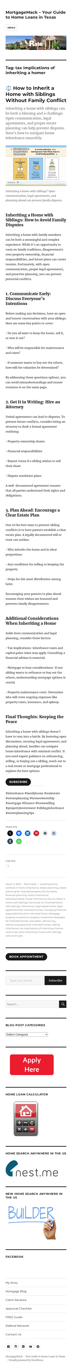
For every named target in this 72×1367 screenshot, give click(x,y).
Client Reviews (16, 1300)
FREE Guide (14, 1317)
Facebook (15, 1256)
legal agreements (45, 906)
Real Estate (30, 884)
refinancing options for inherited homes (28, 924)
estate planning (49, 887)
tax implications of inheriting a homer (41, 928)
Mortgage (54, 913)
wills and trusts (14, 935)
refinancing (48, 921)
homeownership (15, 898)
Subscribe (55, 980)
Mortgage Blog (16, 1291)
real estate (35, 921)
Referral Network (17, 1325)
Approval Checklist (19, 1308)
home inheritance (38, 895)
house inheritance (36, 898)
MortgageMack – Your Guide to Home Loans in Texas (36, 15)
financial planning (16, 895)
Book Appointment (26, 956)
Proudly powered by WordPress (26, 1360)
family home (49, 891)
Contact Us (13, 1334)
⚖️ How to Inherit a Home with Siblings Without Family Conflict (36, 94)
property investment (17, 917)
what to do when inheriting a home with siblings (33, 932)
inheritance (27, 906)
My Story (12, 1282)
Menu (11, 27)
